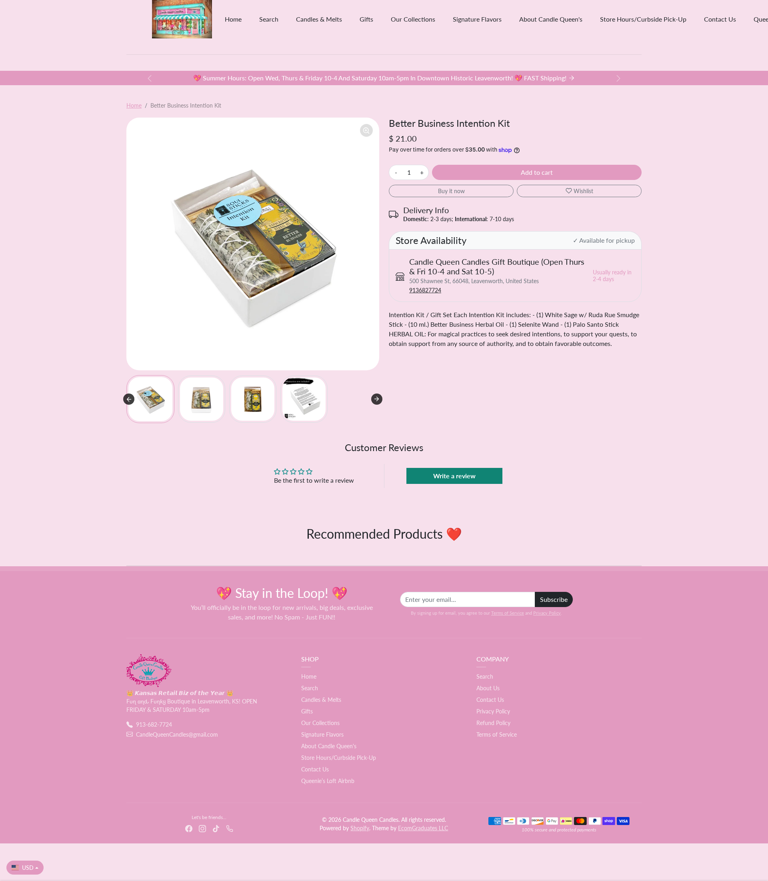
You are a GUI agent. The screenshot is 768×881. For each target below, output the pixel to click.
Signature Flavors (477, 19)
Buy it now (451, 191)
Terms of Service (507, 612)
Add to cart (537, 172)
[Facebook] (189, 827)
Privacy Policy (547, 612)
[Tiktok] (216, 827)
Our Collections (413, 19)
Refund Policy (493, 722)
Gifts (366, 19)
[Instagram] (202, 827)
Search (268, 19)
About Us (488, 688)
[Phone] (229, 827)
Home (233, 19)
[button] (150, 399)
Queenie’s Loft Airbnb (327, 780)
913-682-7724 (154, 724)
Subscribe (554, 599)
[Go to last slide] (128, 399)
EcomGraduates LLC (423, 828)
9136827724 (425, 290)
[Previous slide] (127, 553)
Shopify (359, 828)
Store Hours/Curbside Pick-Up (643, 19)
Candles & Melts (319, 19)
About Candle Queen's (550, 19)
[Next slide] (376, 399)
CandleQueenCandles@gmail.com (177, 734)
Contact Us (720, 19)
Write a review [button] (454, 475)
